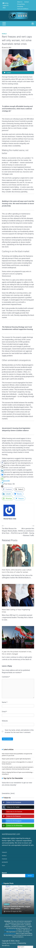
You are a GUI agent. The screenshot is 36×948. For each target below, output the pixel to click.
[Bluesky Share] (2, 474)
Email (4, 711)
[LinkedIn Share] (2, 470)
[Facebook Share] (2, 462)
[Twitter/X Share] (2, 466)
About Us (19, 2)
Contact (26, 2)
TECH (3, 865)
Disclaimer (20, 6)
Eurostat (7, 911)
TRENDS (4, 852)
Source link (6, 481)
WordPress (5, 945)
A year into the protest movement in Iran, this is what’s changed (17, 653)
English (22, 947)
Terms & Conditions (22, 8)
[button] (2, 486)
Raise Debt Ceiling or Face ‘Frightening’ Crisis (16, 611)
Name (4, 702)
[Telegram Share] (2, 482)
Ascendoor (12, 943)
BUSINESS (5, 862)
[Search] (32, 23)
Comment (6, 677)
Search (4, 873)
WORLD (4, 33)
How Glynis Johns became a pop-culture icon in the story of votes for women (16, 571)
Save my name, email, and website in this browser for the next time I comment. (19, 731)
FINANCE (4, 859)
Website (5, 721)
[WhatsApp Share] (2, 478)
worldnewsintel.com (10, 930)
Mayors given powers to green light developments (16, 758)
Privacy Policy (21, 4)
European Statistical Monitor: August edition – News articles (17, 908)
